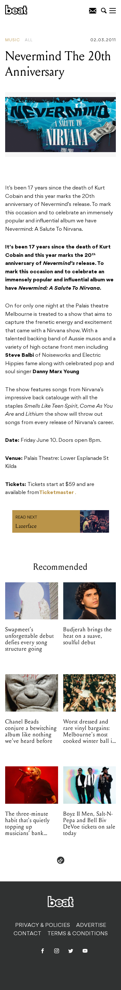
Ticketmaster (56, 492)
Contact (27, 934)
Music (12, 40)
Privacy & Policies (42, 925)
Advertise (91, 925)
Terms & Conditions (77, 934)
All (29, 40)
